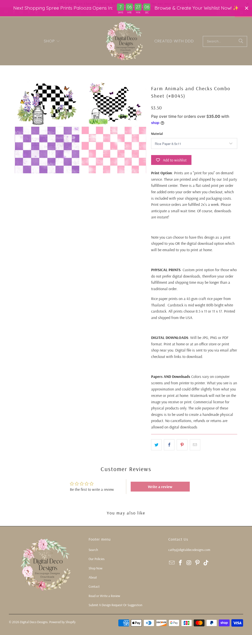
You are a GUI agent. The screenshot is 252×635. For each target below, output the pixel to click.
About (93, 577)
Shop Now (95, 568)
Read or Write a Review (104, 596)
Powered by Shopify (62, 622)
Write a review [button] (160, 486)
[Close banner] (247, 8)
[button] (52, 41)
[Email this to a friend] (195, 445)
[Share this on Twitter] (156, 445)
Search (93, 549)
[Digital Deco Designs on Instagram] (189, 563)
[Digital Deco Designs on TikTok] (206, 563)
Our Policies (97, 559)
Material (157, 134)
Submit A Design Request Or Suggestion (115, 605)
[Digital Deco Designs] (125, 41)
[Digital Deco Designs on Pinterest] (197, 563)
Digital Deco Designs (34, 622)
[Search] (241, 41)
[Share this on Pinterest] (182, 445)
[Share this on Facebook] (169, 445)
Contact (94, 586)
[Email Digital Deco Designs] (172, 563)
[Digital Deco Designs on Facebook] (180, 563)
